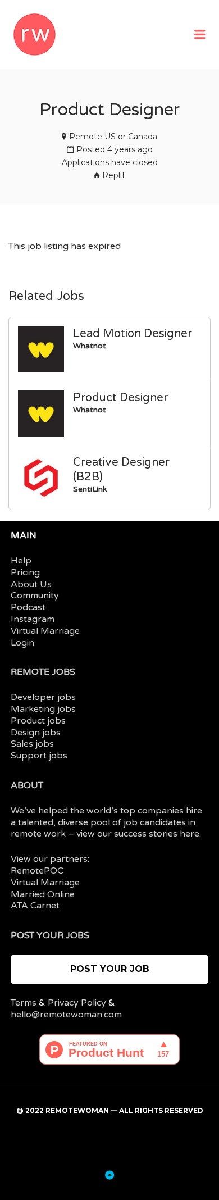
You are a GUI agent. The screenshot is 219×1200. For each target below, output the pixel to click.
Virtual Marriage (45, 631)
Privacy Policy (77, 1002)
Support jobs (39, 755)
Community (35, 595)
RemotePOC (37, 870)
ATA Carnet (35, 905)
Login (22, 642)
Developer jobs (43, 697)
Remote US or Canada (113, 136)
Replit (113, 175)
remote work (38, 833)
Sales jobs (32, 743)
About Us (31, 584)
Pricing (25, 572)
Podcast (28, 607)
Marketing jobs (43, 709)
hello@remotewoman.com (66, 1014)
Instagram (32, 619)
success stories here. (157, 833)
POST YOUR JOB (109, 968)
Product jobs (38, 720)
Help (21, 560)
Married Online (43, 894)
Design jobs (36, 732)
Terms (23, 1002)
